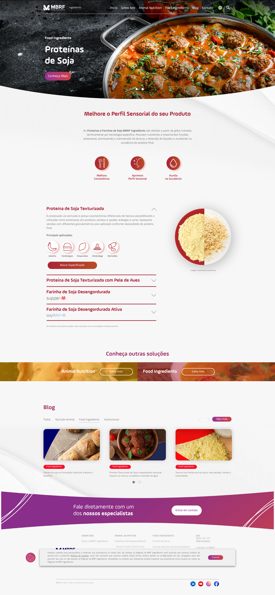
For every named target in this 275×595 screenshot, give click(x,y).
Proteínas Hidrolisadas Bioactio (130, 541)
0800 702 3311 (203, 538)
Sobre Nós (88, 536)
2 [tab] (136, 89)
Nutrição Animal (64, 419)
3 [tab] (143, 89)
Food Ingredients (89, 419)
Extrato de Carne (161, 541)
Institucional (111, 419)
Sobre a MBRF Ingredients (95, 541)
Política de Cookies (80, 556)
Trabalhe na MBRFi (205, 548)
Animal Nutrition (125, 536)
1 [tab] (130, 89)
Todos (47, 419)
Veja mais (222, 419)
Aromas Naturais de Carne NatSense (171, 547)
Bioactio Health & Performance (130, 547)
